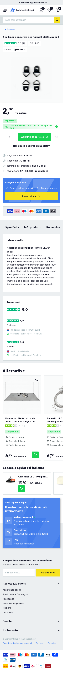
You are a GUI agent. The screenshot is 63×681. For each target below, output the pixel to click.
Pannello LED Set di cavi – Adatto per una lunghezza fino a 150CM (20, 420)
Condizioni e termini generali (17, 643)
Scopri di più (29, 196)
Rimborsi (7, 607)
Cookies (51, 643)
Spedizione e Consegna (15, 594)
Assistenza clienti (12, 589)
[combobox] (28, 20)
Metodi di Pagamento (14, 603)
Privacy (40, 643)
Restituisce (8, 598)
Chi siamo (8, 612)
